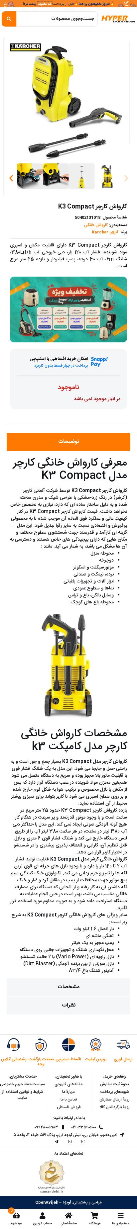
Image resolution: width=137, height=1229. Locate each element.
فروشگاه (94, 1223)
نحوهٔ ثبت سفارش (114, 1084)
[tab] (68, 442)
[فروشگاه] (94, 1215)
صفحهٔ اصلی (69, 1223)
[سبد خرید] (16, 1215)
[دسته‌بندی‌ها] (120, 1215)
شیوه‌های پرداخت (114, 1092)
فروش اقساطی (68, 1107)
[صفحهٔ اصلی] (68, 1215)
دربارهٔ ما (68, 1092)
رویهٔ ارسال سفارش (114, 1099)
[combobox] (56, 19)
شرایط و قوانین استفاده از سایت (22, 1095)
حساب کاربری (42, 1223)
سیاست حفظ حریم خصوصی (22, 1084)
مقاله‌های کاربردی (68, 1084)
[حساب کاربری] (42, 1215)
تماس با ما (69, 1099)
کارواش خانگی (96, 225)
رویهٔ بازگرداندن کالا (115, 1107)
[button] (11, 178)
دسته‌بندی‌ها (120, 1223)
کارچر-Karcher (105, 232)
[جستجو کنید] (9, 19)
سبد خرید (16, 1223)
